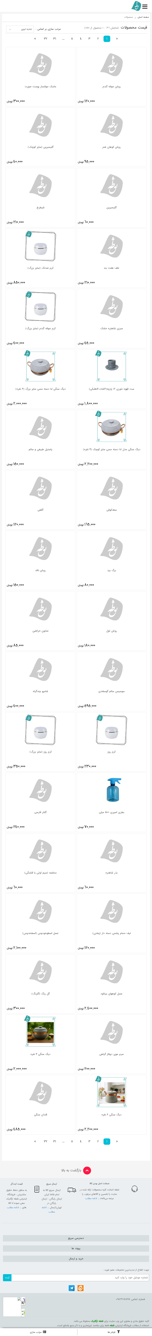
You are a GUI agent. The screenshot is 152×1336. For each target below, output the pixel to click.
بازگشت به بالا (71, 1170)
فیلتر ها (111, 1332)
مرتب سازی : (48, 29)
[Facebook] (81, 1288)
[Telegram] (72, 1288)
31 (54, 38)
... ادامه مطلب (92, 1198)
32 (45, 38)
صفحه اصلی (143, 17)
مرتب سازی (35, 1332)
